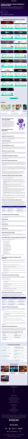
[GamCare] (14, 428)
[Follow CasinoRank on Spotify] (16, 420)
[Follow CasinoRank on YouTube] (14, 420)
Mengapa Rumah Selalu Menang (14, 397)
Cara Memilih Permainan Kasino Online (14, 398)
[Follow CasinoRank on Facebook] (9, 420)
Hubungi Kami (14, 408)
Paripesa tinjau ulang (20, 29)
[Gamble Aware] (12, 431)
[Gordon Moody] (20, 428)
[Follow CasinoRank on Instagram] (11, 420)
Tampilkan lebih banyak (13, 98)
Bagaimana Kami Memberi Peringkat (14, 410)
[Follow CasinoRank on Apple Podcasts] (18, 420)
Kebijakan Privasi (14, 411)
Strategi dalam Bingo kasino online (6, 308)
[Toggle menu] (1, 1)
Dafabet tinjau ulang (7, 29)
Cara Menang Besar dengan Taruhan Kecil (13, 399)
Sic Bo (14, 391)
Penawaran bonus (4, 276)
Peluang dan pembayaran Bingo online (6, 201)
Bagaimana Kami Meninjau (13, 409)
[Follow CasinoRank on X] (13, 420)
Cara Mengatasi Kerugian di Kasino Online (13, 402)
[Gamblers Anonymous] (10, 428)
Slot (13, 392)
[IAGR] (6, 428)
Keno (14, 390)
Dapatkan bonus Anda (7, 28)
